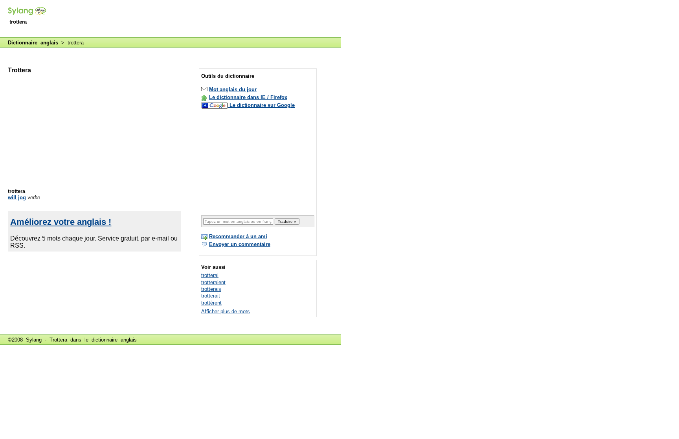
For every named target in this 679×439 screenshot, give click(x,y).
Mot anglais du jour (233, 89)
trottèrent (211, 303)
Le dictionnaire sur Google (262, 105)
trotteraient (213, 282)
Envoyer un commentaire (239, 244)
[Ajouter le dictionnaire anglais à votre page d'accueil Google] (215, 105)
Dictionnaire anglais (33, 43)
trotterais (211, 289)
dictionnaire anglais (114, 340)
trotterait (210, 296)
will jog (17, 197)
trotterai (209, 275)
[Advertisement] (198, 19)
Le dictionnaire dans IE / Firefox (248, 97)
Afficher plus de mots (225, 311)
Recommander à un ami (238, 236)
